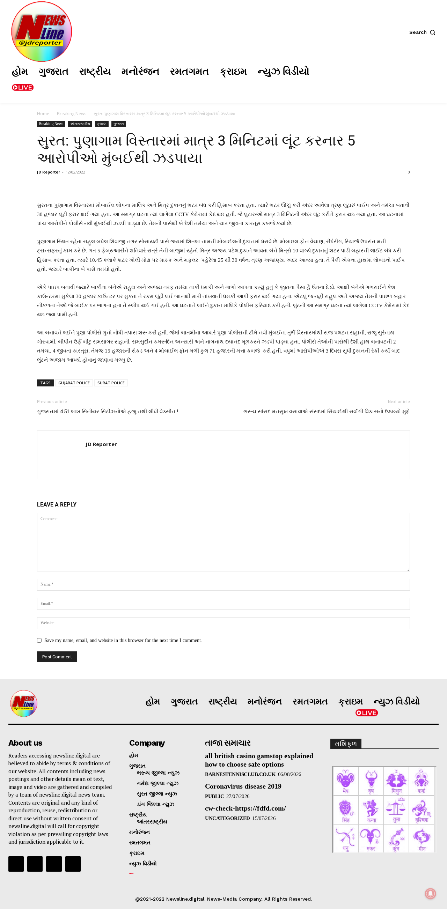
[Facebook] (352, 80)
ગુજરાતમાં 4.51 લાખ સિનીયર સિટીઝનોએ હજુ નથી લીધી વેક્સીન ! (107, 411)
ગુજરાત (118, 123)
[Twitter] (394, 80)
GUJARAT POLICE (74, 382)
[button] (424, 32)
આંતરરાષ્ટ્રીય (80, 123)
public (214, 796)
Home (43, 114)
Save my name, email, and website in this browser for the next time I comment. (123, 640)
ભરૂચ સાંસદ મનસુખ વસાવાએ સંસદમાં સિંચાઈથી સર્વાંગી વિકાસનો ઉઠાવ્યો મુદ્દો (326, 411)
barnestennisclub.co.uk (240, 774)
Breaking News (71, 114)
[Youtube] (73, 864)
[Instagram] (373, 80)
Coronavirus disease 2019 (243, 786)
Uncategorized (227, 818)
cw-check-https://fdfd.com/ (245, 808)
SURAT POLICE (111, 382)
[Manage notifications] (430, 893)
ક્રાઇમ (102, 123)
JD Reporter (48, 172)
